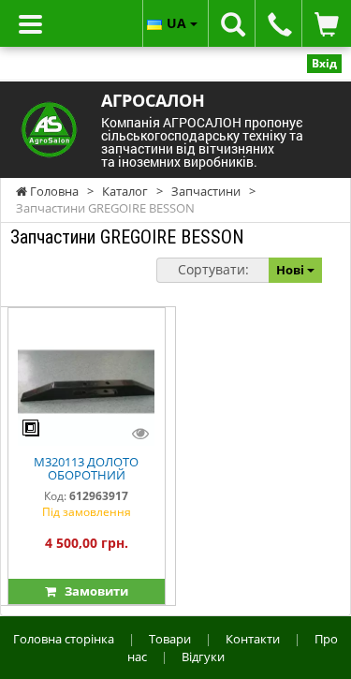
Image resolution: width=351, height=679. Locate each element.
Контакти (253, 638)
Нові (291, 269)
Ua (178, 23)
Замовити (92, 591)
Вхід (324, 63)
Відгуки (203, 656)
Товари (170, 638)
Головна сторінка (63, 638)
